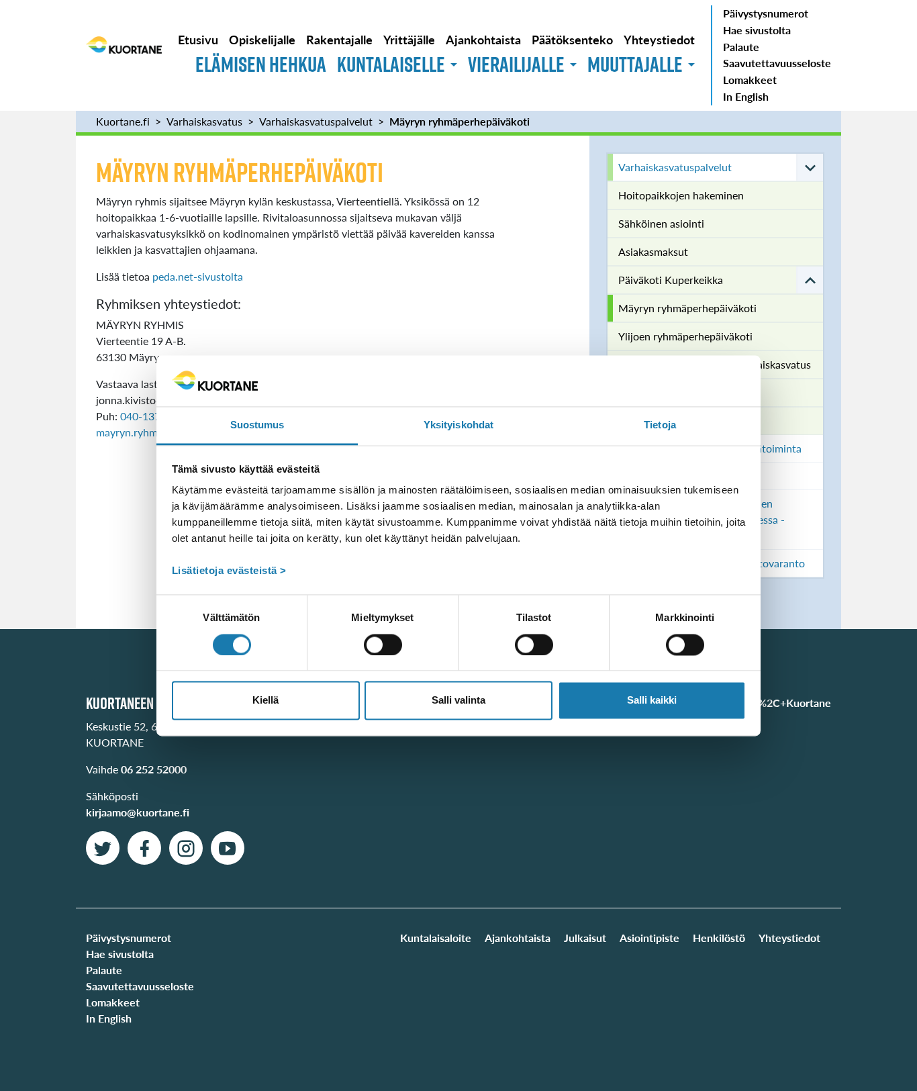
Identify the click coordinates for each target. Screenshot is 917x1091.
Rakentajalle (339, 39)
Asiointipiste (649, 937)
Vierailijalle (516, 64)
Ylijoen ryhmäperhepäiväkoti (685, 336)
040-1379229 (152, 416)
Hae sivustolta (757, 30)
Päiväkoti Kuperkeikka (670, 279)
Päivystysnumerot (765, 13)
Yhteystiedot (659, 39)
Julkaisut (585, 937)
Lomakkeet (750, 79)
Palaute (741, 46)
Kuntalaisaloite (435, 937)
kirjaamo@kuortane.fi (137, 812)
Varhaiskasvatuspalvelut (316, 121)
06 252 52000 (154, 769)
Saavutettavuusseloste (777, 62)
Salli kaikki (652, 700)
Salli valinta (458, 700)
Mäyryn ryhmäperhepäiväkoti (459, 121)
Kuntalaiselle (391, 64)
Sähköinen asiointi (661, 223)
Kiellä (265, 700)
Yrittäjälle (409, 39)
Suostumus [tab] (257, 425)
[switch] (383, 644)
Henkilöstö (719, 937)
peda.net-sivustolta (197, 276)
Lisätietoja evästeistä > (229, 571)
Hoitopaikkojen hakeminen (681, 195)
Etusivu (198, 39)
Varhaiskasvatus (204, 121)
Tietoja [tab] (660, 425)
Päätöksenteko (572, 39)
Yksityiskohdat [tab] (458, 425)
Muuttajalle (635, 64)
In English (746, 96)
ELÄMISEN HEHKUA (260, 64)
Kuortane (124, 55)
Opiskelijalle (262, 39)
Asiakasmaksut (653, 251)
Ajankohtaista (483, 39)
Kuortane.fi (123, 121)
